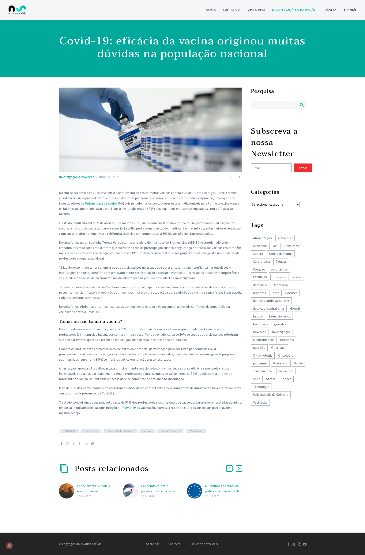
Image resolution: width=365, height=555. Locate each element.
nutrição (259, 347)
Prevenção (281, 363)
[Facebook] (61, 443)
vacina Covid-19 (171, 431)
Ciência (330, 10)
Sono (256, 379)
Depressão (280, 285)
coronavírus (279, 269)
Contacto (174, 544)
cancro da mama (281, 253)
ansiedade (260, 246)
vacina (147, 431)
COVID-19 (69, 431)
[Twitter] (67, 443)
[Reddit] (92, 443)
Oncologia (285, 355)
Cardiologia (261, 261)
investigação (281, 332)
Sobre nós (152, 544)
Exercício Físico (280, 316)
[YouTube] (304, 544)
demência (260, 285)
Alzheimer (285, 238)
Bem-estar (292, 246)
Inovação (259, 332)
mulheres (287, 340)
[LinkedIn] (86, 443)
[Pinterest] (74, 443)
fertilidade (260, 324)
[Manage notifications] (9, 545)
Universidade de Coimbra (271, 394)
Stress (270, 379)
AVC (276, 246)
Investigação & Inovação (294, 10)
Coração (259, 269)
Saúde (298, 363)
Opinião (351, 10)
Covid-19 (129, 407)
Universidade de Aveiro (101, 203)
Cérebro (296, 277)
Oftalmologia (262, 355)
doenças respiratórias (269, 308)
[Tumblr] (80, 443)
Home (211, 10)
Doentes (291, 293)
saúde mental (263, 371)
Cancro (258, 253)
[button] (229, 468)
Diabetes (259, 293)
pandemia (91, 431)
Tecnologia (261, 387)
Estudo (258, 316)
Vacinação (196, 431)
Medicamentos (263, 340)
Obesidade (278, 347)
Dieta (275, 293)
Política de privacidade (204, 544)
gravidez (280, 324)
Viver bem (256, 10)
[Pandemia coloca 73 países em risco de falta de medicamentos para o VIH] (132, 491)
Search (301, 105)
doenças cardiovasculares (271, 300)
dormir (295, 308)
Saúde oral (285, 371)
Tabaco (286, 379)
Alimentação (262, 238)
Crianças (278, 277)
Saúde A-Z (231, 10)
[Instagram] (299, 544)
